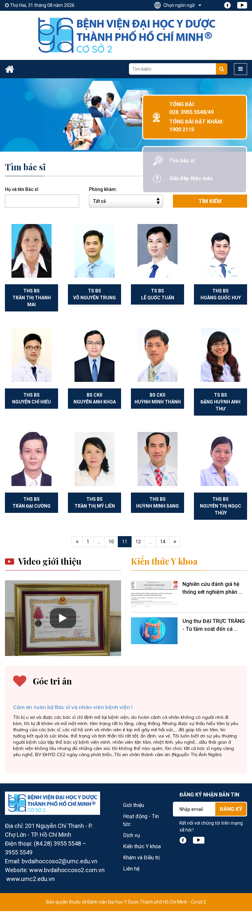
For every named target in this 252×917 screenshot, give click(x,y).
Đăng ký (231, 809)
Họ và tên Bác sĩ (21, 189)
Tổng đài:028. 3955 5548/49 (191, 108)
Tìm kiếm (210, 201)
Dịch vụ (131, 835)
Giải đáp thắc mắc (191, 178)
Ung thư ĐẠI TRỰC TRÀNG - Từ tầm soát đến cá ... (213, 625)
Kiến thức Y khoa (164, 561)
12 (138, 541)
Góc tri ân (52, 681)
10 (111, 541)
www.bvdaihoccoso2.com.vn (67, 870)
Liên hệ (131, 869)
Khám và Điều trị (141, 857)
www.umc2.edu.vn (30, 878)
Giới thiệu (133, 805)
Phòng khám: (103, 189)
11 (124, 541)
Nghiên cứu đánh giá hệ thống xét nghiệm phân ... (212, 588)
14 (162, 541)
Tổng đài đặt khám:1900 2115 (196, 126)
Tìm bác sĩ (182, 161)
